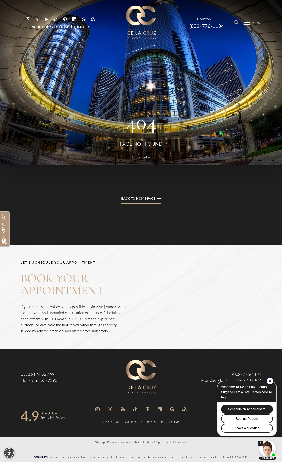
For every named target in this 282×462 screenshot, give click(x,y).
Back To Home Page (138, 198)
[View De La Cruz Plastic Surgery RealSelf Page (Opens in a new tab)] (93, 19)
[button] (247, 23)
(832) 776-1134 (207, 25)
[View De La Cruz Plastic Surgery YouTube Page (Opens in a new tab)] (46, 19)
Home (136, 157)
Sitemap (100, 442)
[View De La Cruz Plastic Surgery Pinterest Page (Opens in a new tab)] (65, 19)
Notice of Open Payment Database (165, 442)
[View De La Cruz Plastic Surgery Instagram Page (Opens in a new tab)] (28, 19)
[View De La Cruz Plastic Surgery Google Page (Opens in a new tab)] (84, 19)
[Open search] (236, 22)
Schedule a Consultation (58, 26)
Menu (256, 22)
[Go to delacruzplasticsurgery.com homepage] (141, 22)
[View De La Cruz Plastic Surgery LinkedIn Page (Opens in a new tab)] (74, 19)
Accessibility (133, 442)
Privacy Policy (115, 442)
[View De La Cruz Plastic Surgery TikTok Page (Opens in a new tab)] (56, 19)
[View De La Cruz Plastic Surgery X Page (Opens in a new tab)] (37, 19)
